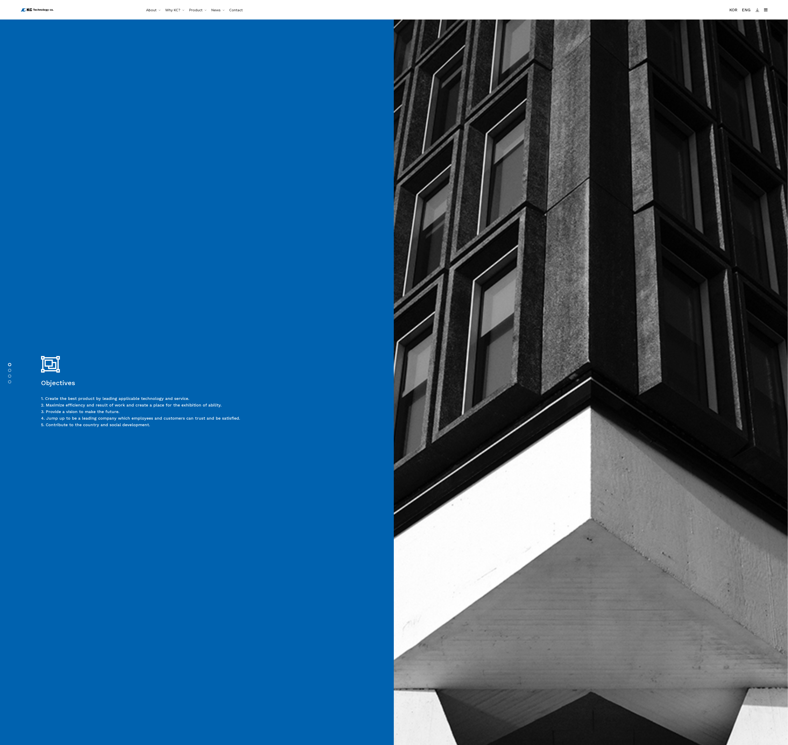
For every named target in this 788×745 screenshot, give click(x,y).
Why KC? (172, 10)
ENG (746, 9)
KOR (733, 9)
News (216, 10)
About (151, 10)
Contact (236, 10)
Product (196, 10)
